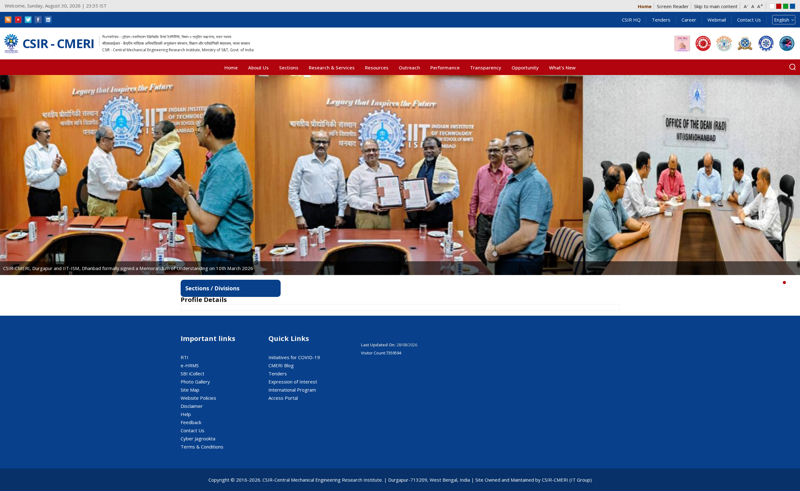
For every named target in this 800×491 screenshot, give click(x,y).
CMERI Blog (281, 365)
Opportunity (525, 67)
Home (645, 6)
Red (779, 6)
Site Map (190, 390)
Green (785, 6)
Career (689, 20)
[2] (793, 282)
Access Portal (283, 398)
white (772, 6)
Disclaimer (192, 406)
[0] (784, 282)
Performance (445, 67)
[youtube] (18, 19)
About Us (258, 67)
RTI (184, 357)
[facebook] (38, 19)
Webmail (717, 20)
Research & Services (332, 67)
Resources (376, 67)
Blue (792, 6)
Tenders (661, 20)
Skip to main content (716, 6)
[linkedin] (48, 19)
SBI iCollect (192, 373)
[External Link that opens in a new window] (682, 43)
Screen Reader (673, 6)
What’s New (562, 67)
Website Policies (198, 398)
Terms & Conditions (202, 446)
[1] (789, 282)
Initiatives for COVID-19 (294, 357)
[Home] (11, 44)
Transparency (485, 67)
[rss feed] (8, 19)
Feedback (191, 422)
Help (186, 414)
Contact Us (749, 20)
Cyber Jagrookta (198, 438)
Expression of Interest (292, 381)
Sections (288, 67)
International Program (292, 390)
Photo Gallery (195, 381)
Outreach (409, 67)
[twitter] (28, 19)
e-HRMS (190, 365)
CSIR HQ (631, 20)
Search (792, 67)
